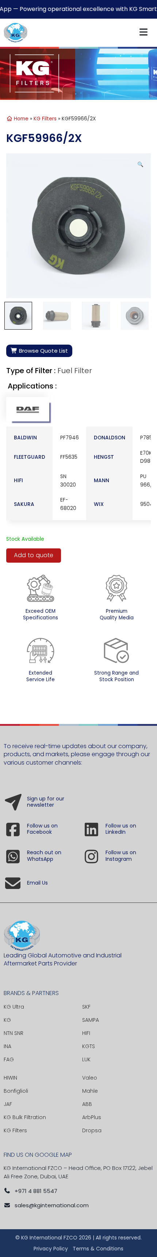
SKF (86, 1006)
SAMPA (90, 1020)
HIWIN (10, 1077)
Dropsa (92, 1130)
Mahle (90, 1091)
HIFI (86, 1033)
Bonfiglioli (16, 1091)
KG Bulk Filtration (25, 1117)
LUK (86, 1059)
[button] (140, 165)
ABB (87, 1104)
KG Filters (45, 118)
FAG (9, 1059)
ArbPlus (91, 1117)
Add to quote (33, 555)
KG (7, 1020)
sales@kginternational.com (52, 1205)
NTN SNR (13, 1033)
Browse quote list (43, 350)
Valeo (89, 1077)
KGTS (88, 1046)
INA (7, 1046)
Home (20, 118)
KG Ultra (14, 1006)
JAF (8, 1104)
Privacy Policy (51, 1248)
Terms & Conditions (98, 1248)
